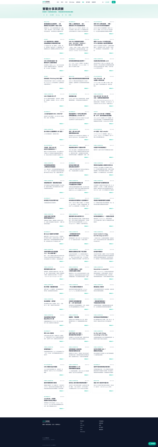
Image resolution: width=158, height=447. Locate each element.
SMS (58, 2)
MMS (62, 2)
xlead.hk (52, 439)
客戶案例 (88, 2)
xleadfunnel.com (46, 439)
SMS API (82, 425)
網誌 (83, 2)
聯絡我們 (94, 2)
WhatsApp (71, 2)
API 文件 (107, 2)
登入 (114, 2)
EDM (66, 2)
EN (102, 2)
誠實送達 (78, 2)
